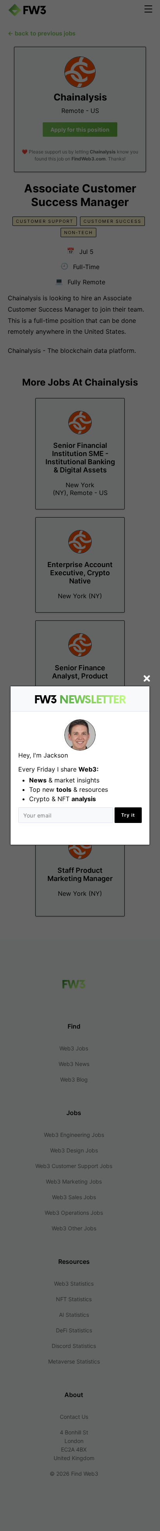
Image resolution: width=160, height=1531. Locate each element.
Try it (128, 815)
